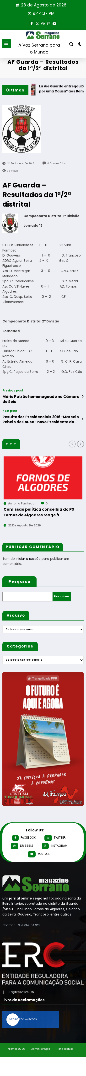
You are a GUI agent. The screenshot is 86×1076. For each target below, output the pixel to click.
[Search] (71, 44)
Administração (40, 1049)
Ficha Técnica (65, 1049)
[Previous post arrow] (82, 396)
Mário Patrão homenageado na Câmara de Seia (41, 399)
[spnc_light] (80, 45)
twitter (60, 837)
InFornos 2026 (16, 1049)
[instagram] (49, 23)
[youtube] (54, 23)
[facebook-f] (31, 23)
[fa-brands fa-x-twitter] (37, 23)
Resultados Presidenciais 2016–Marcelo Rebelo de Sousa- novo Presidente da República (40, 419)
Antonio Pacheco (36, 503)
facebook (28, 837)
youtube (44, 854)
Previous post (12, 390)
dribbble (26, 846)
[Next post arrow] (82, 419)
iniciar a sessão (28, 559)
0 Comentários (56, 163)
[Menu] (6, 43)
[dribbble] (43, 23)
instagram (59, 846)
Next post (9, 410)
